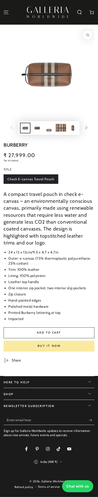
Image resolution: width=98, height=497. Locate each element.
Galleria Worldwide (54, 481)
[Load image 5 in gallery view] (73, 128)
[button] (79, 12)
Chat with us (77, 486)
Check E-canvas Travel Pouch (30, 180)
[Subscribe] (91, 420)
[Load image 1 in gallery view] (25, 128)
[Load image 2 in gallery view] (37, 128)
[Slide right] (86, 128)
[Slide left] (11, 128)
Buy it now (49, 346)
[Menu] (6, 12)
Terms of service (49, 486)
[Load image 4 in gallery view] (61, 128)
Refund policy (24, 487)
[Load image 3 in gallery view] (49, 128)
